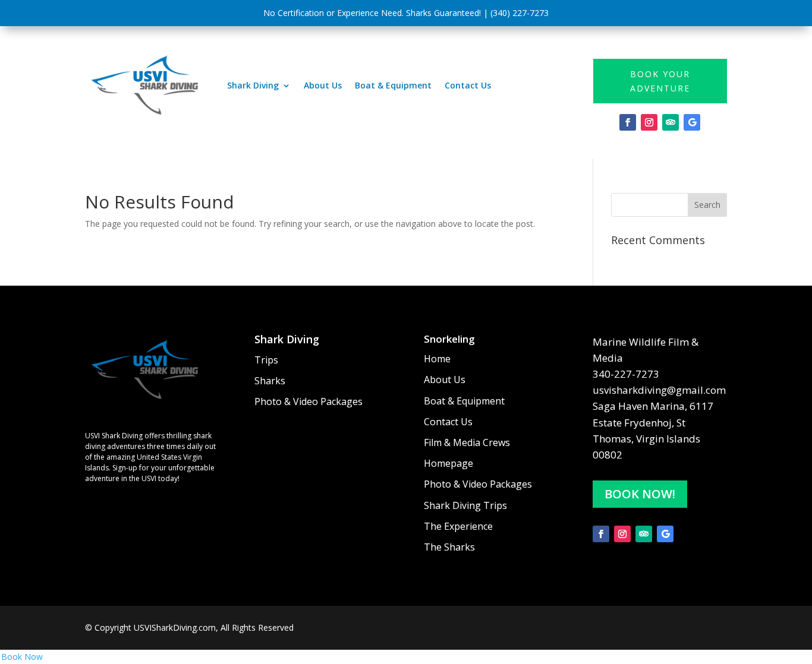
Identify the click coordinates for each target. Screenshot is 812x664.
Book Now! (640, 494)
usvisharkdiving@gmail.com (659, 390)
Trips (266, 360)
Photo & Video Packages (308, 402)
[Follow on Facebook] (627, 122)
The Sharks (449, 548)
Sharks (269, 381)
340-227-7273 (626, 374)
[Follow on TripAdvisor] (670, 122)
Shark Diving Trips (465, 506)
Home (437, 359)
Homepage (448, 464)
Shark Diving (253, 85)
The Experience (458, 527)
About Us (323, 85)
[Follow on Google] (692, 122)
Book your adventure (660, 81)
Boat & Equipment (393, 85)
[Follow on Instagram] (649, 122)
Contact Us (468, 85)
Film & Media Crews (467, 443)
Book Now (22, 656)
